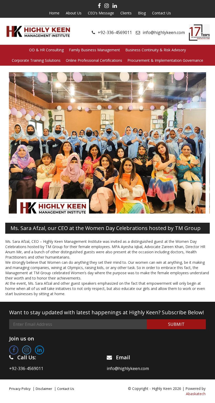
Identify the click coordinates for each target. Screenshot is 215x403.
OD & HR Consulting (46, 49)
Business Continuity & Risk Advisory (155, 49)
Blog (142, 12)
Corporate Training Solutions (36, 60)
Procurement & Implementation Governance (165, 60)
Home (54, 12)
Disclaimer (44, 388)
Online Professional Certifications (94, 60)
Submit (176, 324)
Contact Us (161, 12)
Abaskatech (196, 393)
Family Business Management (94, 49)
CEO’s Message (101, 12)
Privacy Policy (20, 388)
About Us (74, 12)
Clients (126, 12)
